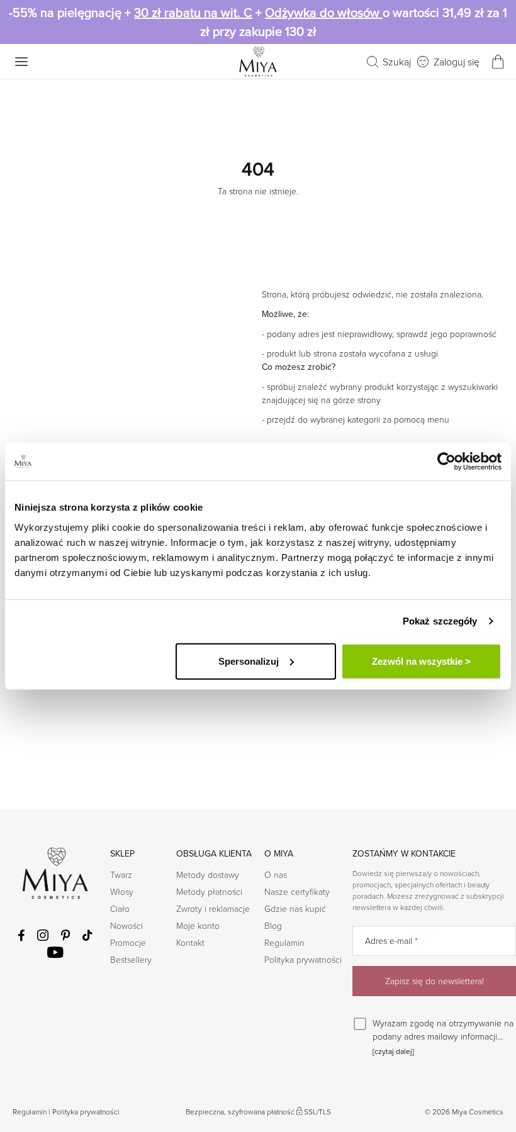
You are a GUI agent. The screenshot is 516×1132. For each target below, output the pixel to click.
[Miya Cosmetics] (258, 61)
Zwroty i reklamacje (213, 908)
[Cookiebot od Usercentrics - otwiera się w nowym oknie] (446, 461)
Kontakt (190, 942)
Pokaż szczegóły (440, 621)
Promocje (128, 942)
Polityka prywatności (303, 959)
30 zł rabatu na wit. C (193, 12)
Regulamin (284, 942)
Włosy (121, 891)
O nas (275, 874)
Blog (273, 925)
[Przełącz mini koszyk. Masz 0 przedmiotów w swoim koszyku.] (498, 62)
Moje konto (198, 925)
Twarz (121, 874)
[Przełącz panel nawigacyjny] (21, 62)
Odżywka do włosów (324, 12)
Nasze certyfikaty (297, 891)
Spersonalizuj (248, 660)
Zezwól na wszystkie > (421, 660)
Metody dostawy (207, 874)
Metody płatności (209, 891)
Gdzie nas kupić (295, 908)
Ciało (120, 908)
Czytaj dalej (393, 1051)
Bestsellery (131, 959)
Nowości (126, 925)
